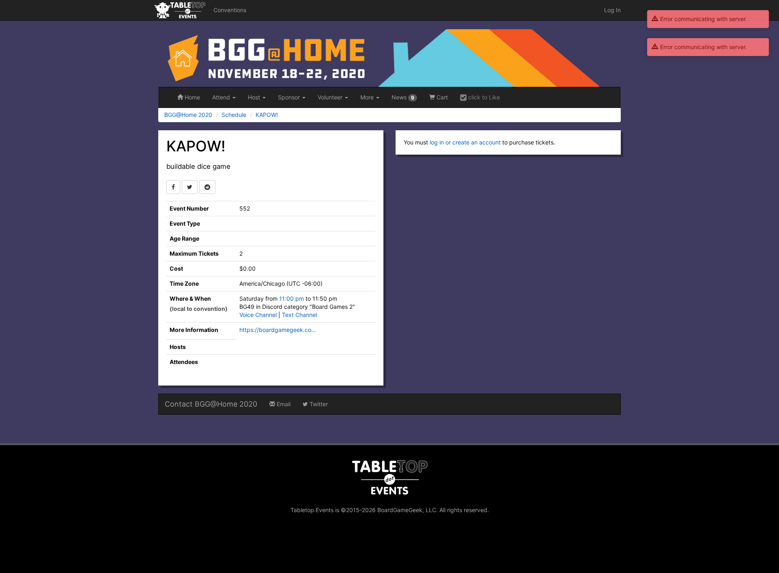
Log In (612, 9)
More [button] (367, 97)
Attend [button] (222, 97)
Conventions (229, 9)
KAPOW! (267, 114)
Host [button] (255, 97)
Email (283, 404)
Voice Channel (258, 314)
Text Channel (299, 314)
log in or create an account (465, 142)
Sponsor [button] (289, 97)
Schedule (234, 114)
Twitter (318, 404)
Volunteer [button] (331, 97)
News (403, 97)
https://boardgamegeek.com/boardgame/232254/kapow (280, 329)
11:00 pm (292, 298)
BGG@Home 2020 (188, 114)
